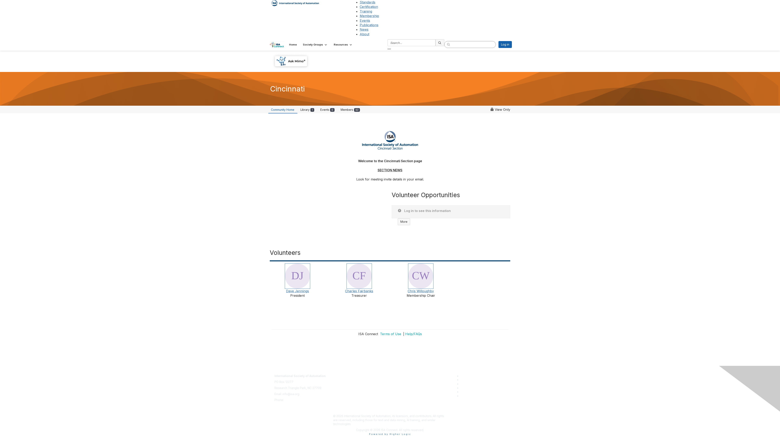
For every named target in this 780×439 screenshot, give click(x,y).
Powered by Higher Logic (390, 434)
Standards (367, 2)
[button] (315, 44)
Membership (369, 16)
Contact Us (340, 374)
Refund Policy (342, 398)
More (403, 221)
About (364, 34)
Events (365, 20)
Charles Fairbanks (359, 291)
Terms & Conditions (346, 392)
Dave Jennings (297, 291)
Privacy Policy (342, 386)
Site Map (339, 410)
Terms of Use (390, 334)
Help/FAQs (413, 334)
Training (366, 11)
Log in (505, 44)
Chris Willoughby (421, 291)
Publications (369, 25)
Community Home (282, 109)
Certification (369, 7)
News (364, 29)
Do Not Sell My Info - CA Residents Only (360, 404)
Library (306, 109)
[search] (440, 42)
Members (350, 109)
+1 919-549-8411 (295, 400)
